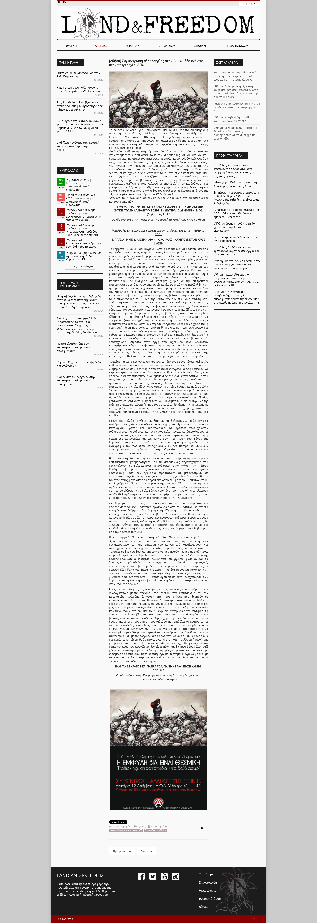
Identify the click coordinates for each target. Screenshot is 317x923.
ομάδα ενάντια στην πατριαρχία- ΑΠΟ (126, 830)
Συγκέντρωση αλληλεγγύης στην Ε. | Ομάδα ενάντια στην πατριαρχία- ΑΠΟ (237, 107)
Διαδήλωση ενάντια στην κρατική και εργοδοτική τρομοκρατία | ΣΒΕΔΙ (78, 146)
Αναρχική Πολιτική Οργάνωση (88, 894)
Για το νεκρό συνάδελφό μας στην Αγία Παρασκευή (78, 74)
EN (65, 2)
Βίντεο (203, 906)
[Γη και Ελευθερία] (158, 24)
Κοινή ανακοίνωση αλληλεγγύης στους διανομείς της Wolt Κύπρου (78, 89)
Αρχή (73, 45)
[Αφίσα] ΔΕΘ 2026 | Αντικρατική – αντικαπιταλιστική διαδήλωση (78, 184)
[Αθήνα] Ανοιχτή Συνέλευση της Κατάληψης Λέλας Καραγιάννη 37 (83, 256)
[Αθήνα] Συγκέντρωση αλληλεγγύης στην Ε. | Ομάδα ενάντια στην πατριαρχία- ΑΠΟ (156, 63)
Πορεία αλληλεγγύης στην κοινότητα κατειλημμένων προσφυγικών (73, 347)
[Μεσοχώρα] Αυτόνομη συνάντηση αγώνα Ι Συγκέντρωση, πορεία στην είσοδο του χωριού (83, 215)
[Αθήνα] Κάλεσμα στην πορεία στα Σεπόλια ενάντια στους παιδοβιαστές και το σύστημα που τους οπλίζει (235, 133)
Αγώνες (101, 45)
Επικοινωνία (208, 882)
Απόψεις (166, 45)
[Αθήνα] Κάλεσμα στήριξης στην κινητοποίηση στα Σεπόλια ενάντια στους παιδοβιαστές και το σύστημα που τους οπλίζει (237, 91)
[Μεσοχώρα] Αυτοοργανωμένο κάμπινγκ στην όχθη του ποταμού (83, 243)
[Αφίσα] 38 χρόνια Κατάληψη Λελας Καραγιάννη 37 (79, 363)
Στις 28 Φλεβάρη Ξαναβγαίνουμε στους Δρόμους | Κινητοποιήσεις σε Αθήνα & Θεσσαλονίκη (80, 106)
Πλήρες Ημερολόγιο (80, 266)
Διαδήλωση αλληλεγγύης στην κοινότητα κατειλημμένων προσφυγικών (76, 380)
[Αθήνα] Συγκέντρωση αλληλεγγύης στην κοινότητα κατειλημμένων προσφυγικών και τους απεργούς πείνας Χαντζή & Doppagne (79, 301)
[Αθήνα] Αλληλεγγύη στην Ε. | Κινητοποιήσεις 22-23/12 (233, 119)
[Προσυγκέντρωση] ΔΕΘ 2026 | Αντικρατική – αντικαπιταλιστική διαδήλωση (81, 200)
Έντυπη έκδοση (210, 898)
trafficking (161, 830)
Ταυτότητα (206, 874)
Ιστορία (131, 45)
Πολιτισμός (236, 45)
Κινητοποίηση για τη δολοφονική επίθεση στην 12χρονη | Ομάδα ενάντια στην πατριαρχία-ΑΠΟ (235, 75)
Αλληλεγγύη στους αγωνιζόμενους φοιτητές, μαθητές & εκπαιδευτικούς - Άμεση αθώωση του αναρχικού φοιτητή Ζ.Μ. (80, 126)
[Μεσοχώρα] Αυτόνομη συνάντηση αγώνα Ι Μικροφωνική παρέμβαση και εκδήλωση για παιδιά (82, 230)
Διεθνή (200, 45)
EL (59, 2)
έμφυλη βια (150, 830)
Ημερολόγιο (207, 890)
